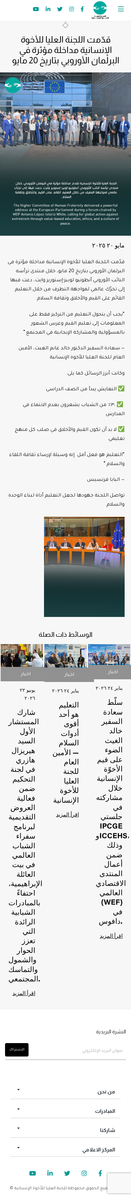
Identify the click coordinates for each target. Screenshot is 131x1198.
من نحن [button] (106, 1091)
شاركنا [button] (107, 1130)
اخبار (26, 674)
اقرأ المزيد (23, 993)
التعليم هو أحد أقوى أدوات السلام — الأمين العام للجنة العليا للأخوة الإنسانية (65, 753)
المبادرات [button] (105, 1111)
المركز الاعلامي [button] (98, 1149)
